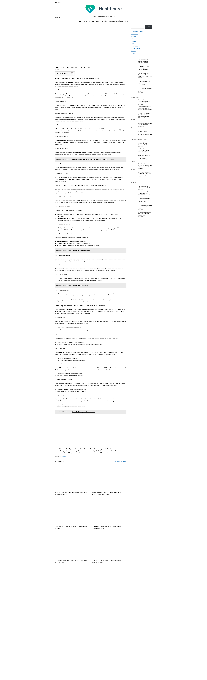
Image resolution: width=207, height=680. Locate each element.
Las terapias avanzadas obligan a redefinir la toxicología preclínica (143, 61)
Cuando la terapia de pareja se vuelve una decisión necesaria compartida (145, 207)
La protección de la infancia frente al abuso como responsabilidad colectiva (144, 193)
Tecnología (133, 53)
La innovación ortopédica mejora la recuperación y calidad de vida (144, 83)
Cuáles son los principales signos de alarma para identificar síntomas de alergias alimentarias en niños (145, 132)
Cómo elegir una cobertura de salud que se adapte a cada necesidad (71, 527)
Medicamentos (134, 34)
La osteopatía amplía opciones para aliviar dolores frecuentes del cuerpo (106, 527)
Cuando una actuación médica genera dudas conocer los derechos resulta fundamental (108, 493)
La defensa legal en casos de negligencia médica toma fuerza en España (144, 214)
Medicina (133, 36)
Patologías (104, 21)
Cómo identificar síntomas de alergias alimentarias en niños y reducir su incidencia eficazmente (145, 124)
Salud (97, 21)
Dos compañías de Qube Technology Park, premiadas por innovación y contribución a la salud (145, 75)
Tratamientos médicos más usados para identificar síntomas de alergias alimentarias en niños (144, 158)
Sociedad (91, 21)
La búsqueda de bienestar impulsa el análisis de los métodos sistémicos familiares (145, 186)
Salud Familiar (134, 46)
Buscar (148, 26)
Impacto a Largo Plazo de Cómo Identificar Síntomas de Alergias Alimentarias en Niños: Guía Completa (145, 115)
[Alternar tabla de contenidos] (71, 73)
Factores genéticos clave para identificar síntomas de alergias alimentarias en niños (145, 108)
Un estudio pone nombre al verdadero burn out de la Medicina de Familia (144, 143)
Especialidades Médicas (116, 21)
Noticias (84, 21)
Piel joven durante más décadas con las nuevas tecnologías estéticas (143, 150)
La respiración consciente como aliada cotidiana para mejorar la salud (144, 101)
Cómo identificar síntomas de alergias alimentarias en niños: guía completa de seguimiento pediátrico (145, 166)
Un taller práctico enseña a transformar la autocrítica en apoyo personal (71, 561)
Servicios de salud (135, 48)
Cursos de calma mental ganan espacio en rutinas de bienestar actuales (145, 90)
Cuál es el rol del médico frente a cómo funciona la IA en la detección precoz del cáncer (144, 174)
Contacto (127, 21)
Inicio (79, 21)
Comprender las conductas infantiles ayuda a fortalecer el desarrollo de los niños (145, 68)
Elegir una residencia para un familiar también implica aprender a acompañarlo (71, 493)
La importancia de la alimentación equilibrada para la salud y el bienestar (107, 561)
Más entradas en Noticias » (120, 461)
